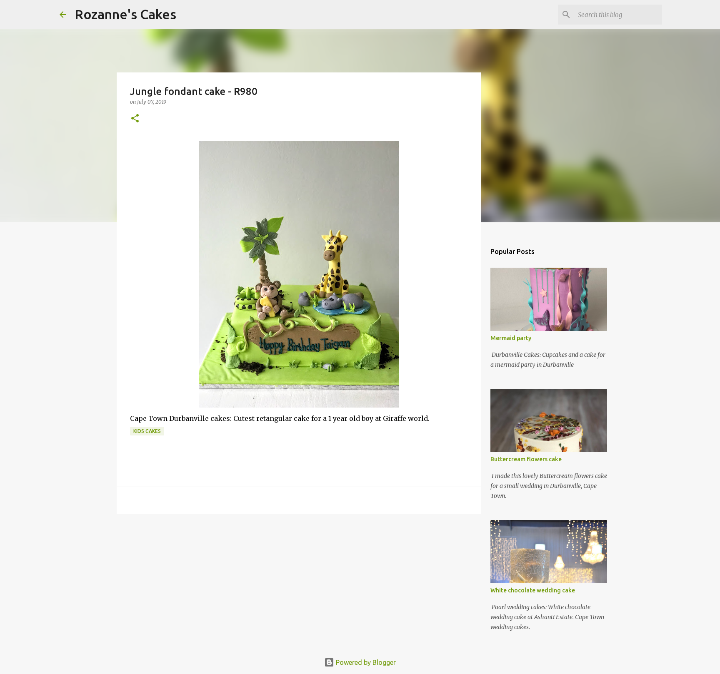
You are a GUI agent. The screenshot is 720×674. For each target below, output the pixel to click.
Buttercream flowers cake (526, 459)
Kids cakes (147, 431)
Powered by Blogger (365, 662)
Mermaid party (510, 338)
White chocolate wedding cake (532, 590)
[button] (135, 118)
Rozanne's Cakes (125, 14)
